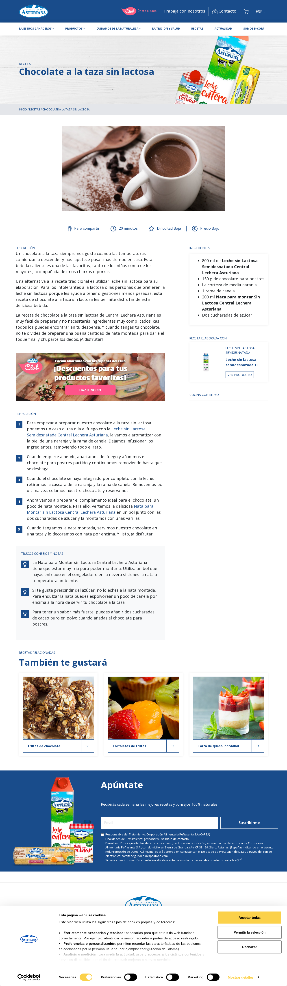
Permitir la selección (249, 932)
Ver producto (240, 375)
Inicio (23, 109)
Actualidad (223, 28)
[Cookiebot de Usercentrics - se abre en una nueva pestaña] (29, 977)
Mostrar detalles (241, 977)
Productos (74, 28)
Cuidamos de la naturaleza (117, 28)
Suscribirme (249, 822)
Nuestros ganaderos (35, 28)
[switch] (130, 977)
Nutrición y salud (166, 28)
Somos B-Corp (254, 28)
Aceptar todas (250, 917)
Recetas (197, 28)
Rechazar (249, 947)
